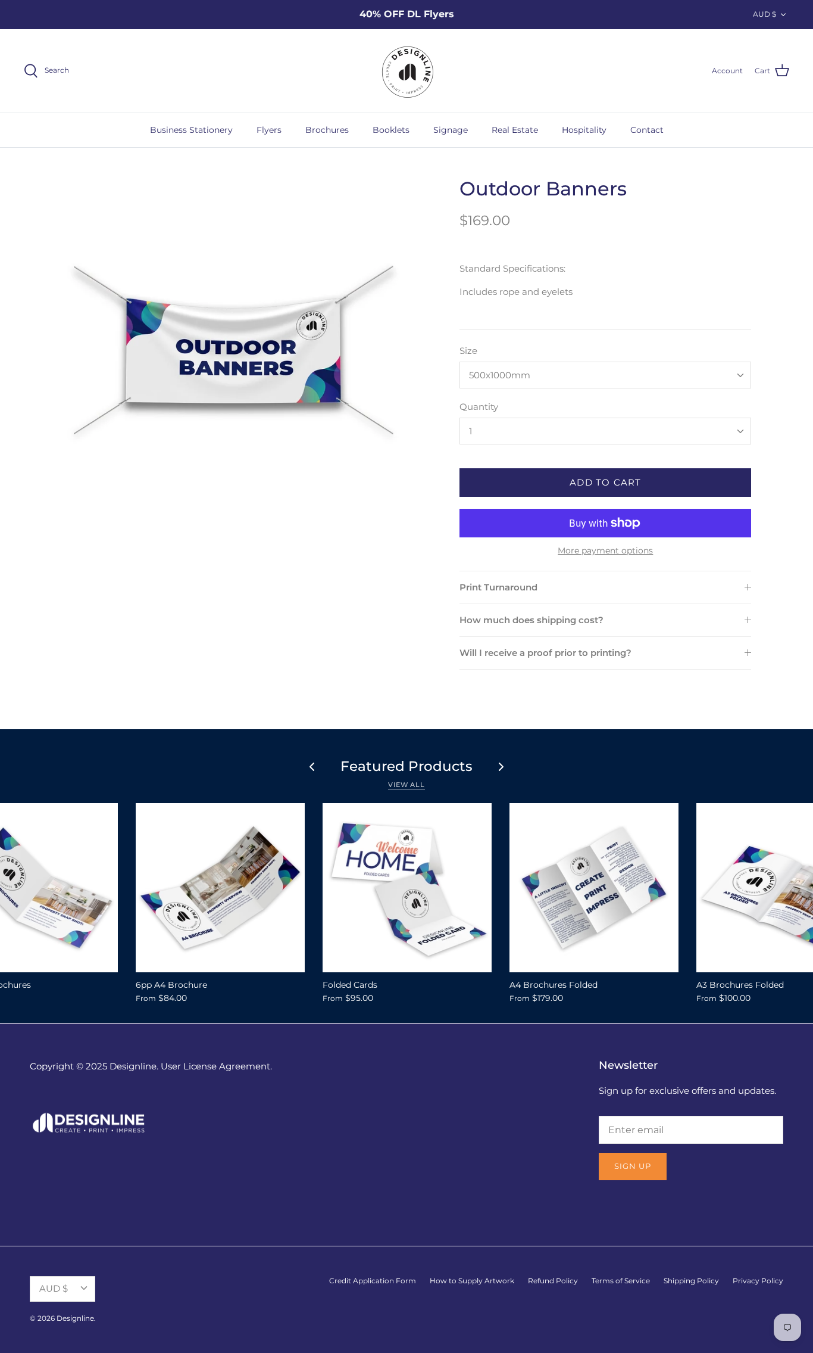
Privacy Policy (758, 1280)
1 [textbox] (470, 431)
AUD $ (764, 14)
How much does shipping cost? (531, 620)
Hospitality (584, 130)
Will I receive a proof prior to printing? (545, 652)
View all (406, 784)
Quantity (478, 406)
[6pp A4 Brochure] (220, 887)
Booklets (391, 130)
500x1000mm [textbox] (499, 375)
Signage (450, 130)
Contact (647, 130)
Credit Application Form (372, 1280)
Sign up (632, 1166)
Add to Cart (605, 482)
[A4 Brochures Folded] (593, 887)
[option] (234, 350)
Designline (75, 1318)
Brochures (327, 130)
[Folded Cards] (407, 887)
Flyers (269, 130)
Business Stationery (191, 130)
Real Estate (515, 130)
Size (468, 350)
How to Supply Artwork (472, 1280)
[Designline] (406, 71)
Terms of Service (621, 1280)
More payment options (605, 551)
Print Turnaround (498, 587)
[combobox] (605, 375)
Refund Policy (553, 1280)
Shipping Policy (691, 1280)
